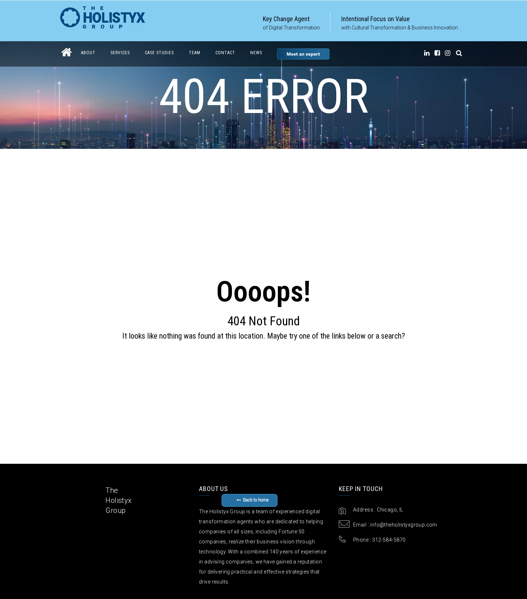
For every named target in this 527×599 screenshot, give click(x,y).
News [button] (256, 52)
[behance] (459, 53)
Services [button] (120, 52)
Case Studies (159, 52)
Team (194, 52)
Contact (225, 52)
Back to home (256, 500)
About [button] (88, 52)
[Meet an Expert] (303, 54)
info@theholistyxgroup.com (403, 525)
